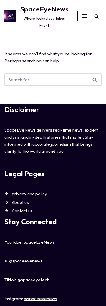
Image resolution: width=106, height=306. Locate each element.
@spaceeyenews (25, 261)
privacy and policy (29, 194)
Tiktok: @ (12, 279)
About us (20, 202)
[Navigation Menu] (84, 16)
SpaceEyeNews (39, 242)
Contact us (22, 211)
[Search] (96, 16)
